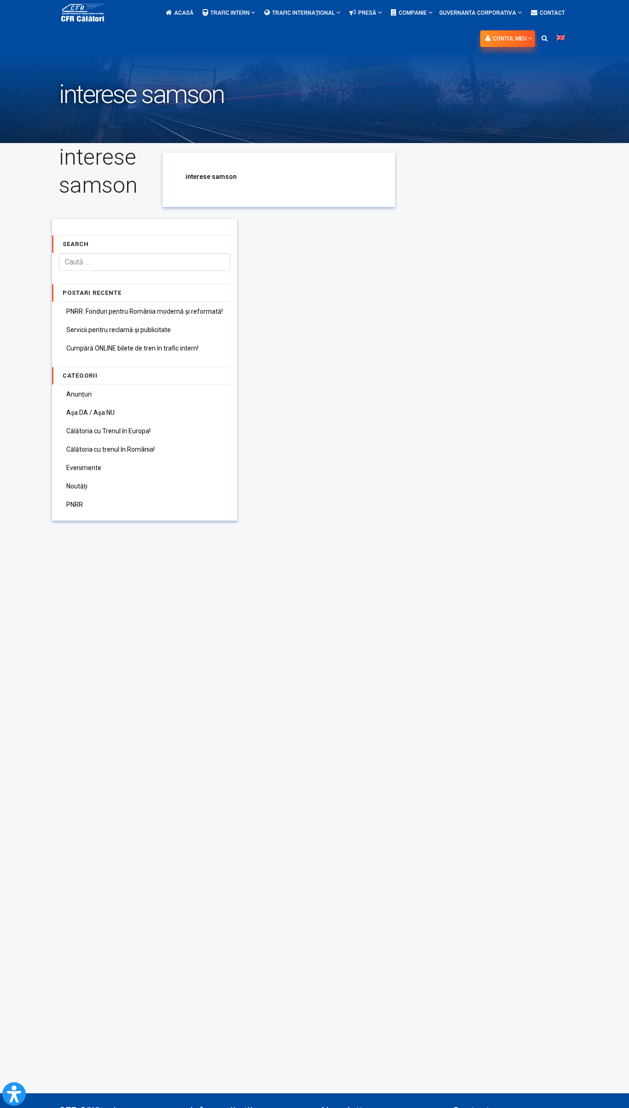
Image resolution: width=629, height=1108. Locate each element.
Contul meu (510, 38)
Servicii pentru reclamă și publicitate (118, 329)
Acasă (183, 13)
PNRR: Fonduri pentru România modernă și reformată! (144, 311)
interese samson (211, 176)
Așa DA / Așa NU (90, 412)
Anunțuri (79, 394)
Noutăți (76, 486)
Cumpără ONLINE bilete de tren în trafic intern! (132, 348)
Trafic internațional (304, 13)
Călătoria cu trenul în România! (110, 449)
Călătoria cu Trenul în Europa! (108, 431)
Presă (368, 13)
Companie (413, 13)
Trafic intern (230, 13)
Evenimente (83, 467)
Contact (552, 13)
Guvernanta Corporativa (478, 13)
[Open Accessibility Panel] (14, 1094)
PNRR (74, 504)
